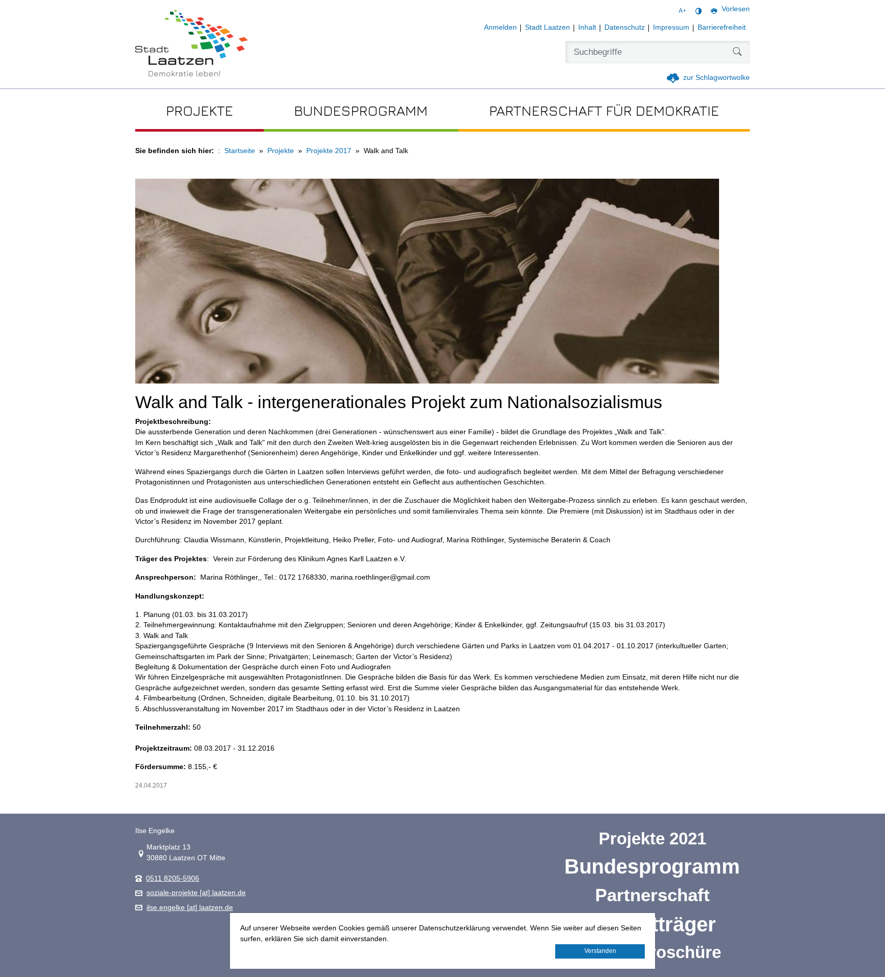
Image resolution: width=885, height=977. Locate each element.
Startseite (239, 151)
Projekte (280, 151)
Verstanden (600, 950)
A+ (682, 10)
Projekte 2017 (328, 151)
